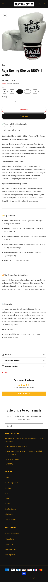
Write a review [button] (24, 394)
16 (35, 91)
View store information (12, 130)
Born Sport (8, 488)
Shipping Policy (10, 555)
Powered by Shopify (30, 578)
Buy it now (24, 116)
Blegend (7, 493)
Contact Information (12, 534)
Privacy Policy (9, 539)
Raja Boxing (9, 514)
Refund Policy (9, 544)
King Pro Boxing (10, 509)
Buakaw (7, 504)
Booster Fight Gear (11, 483)
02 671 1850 (14, 459)
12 (20, 91)
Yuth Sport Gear (10, 519)
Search (7, 478)
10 (12, 91)
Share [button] (6, 372)
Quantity (4, 97)
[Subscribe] (40, 426)
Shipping (4, 83)
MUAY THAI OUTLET (21, 578)
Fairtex (7, 498)
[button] (2, 4)
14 (27, 91)
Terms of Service (10, 549)
